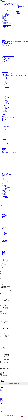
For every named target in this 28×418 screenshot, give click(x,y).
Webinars (1, 395)
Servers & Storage (5, 30)
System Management (2, 406)
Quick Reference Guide (2, 377)
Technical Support (1, 405)
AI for (6, 13)
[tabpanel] (15, 53)
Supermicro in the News (2, 393)
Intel (18, 12)
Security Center (1, 407)
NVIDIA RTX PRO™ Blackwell (21, 6)
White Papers (1, 400)
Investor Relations (1, 389)
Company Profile (1, 388)
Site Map (1, 390)
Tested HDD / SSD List (2, 373)
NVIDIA (19, 7)
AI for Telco (5, 167)
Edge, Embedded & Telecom (12, 30)
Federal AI (7, 14)
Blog (0, 402)
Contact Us (1, 411)
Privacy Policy (6, 414)
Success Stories (1, 399)
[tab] (5, 30)
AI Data (6, 10)
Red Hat (5, 161)
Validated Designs (1, 401)
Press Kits (1, 394)
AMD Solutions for (6, 126)
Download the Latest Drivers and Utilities (3, 375)
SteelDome (6, 143)
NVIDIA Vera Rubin (19, 5)
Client (17, 30)
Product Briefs (1, 398)
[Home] (1, 0)
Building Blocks (8, 30)
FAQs (0, 408)
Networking (16, 30)
